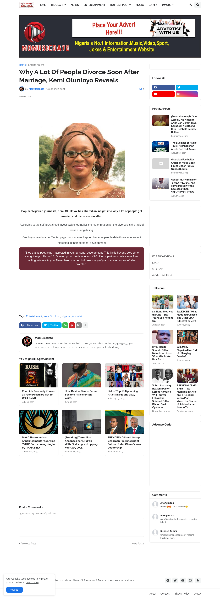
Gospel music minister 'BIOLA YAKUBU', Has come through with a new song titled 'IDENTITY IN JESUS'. (183, 186)
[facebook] (163, 87)
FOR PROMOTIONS (163, 256)
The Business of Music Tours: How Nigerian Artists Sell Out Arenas (183, 145)
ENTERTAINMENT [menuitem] (94, 5)
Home (22, 65)
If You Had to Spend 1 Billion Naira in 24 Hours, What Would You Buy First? (162, 353)
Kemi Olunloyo (52, 316)
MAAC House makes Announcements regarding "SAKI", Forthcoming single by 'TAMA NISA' (38, 442)
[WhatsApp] (65, 325)
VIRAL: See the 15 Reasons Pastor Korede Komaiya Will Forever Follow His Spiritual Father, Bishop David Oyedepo (162, 396)
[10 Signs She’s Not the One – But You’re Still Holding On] (162, 302)
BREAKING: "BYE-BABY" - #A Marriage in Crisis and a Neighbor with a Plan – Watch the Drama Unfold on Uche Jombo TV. (187, 396)
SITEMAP (157, 268)
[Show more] (85, 325)
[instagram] (187, 94)
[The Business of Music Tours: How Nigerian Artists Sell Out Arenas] (160, 146)
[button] (190, 5)
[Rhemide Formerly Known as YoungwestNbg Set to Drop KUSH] (38, 375)
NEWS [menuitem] (75, 5)
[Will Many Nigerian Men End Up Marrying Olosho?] (187, 337)
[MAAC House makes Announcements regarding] (38, 422)
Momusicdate (44, 338)
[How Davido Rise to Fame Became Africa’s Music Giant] (81, 375)
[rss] (198, 580)
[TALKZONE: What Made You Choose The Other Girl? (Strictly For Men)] (187, 302)
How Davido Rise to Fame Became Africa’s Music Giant (81, 394)
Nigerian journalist (72, 316)
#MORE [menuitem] (166, 5)
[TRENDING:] (124, 422)
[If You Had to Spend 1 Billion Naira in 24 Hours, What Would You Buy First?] (162, 337)
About (153, 593)
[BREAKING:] (187, 376)
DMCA (155, 262)
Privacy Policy (182, 593)
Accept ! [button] (14, 589)
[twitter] (187, 87)
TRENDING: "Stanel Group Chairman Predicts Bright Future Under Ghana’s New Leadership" (124, 442)
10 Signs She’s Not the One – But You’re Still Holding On (162, 316)
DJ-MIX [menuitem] (152, 5)
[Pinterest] (72, 325)
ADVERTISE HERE (162, 275)
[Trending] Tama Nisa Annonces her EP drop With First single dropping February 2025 (81, 442)
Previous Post (28, 543)
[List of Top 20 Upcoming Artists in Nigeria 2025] (124, 375)
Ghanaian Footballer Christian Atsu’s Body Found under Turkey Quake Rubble (183, 164)
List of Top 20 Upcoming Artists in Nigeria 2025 (123, 393)
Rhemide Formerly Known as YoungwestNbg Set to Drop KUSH (38, 394)
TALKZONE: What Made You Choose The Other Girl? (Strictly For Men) (187, 316)
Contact (165, 593)
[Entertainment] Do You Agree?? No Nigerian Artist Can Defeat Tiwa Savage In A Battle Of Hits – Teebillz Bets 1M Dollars (184, 124)
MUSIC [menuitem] (140, 5)
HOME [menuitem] (42, 5)
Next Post (136, 543)
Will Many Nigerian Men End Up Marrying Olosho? (187, 352)
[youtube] (163, 94)
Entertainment (36, 65)
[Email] (79, 325)
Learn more (32, 582)
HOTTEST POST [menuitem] (119, 5)
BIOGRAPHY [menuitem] (58, 5)
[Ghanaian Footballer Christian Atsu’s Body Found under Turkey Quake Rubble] (160, 163)
